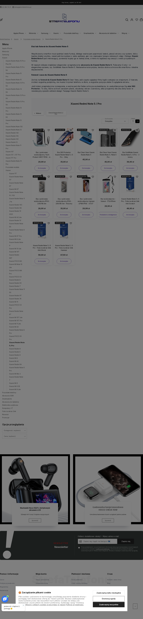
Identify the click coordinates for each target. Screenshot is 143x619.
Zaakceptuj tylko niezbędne (109, 593)
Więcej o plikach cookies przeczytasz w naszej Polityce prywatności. (54, 605)
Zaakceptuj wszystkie (108, 604)
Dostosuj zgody (109, 599)
